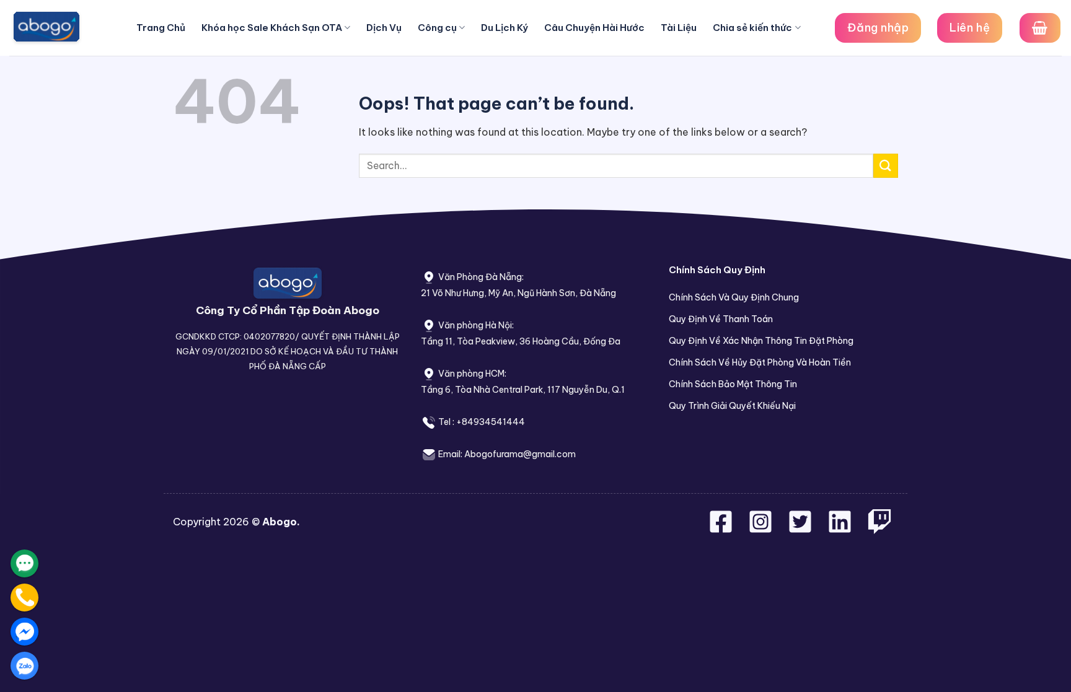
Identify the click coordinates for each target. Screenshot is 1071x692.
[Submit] (885, 166)
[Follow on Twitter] (801, 529)
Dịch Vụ (384, 27)
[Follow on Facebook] (722, 529)
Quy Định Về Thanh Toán (721, 319)
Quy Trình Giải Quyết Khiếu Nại (732, 405)
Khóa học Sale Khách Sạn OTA (271, 27)
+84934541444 (490, 421)
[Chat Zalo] (24, 666)
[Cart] (1040, 27)
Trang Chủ (160, 27)
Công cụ (437, 27)
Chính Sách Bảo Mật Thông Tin (733, 384)
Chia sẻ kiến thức (752, 27)
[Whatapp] (24, 563)
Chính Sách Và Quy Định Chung (734, 297)
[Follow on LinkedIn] (839, 529)
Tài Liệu (679, 27)
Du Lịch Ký (504, 27)
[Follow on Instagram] (761, 529)
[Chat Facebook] (24, 632)
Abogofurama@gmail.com (520, 454)
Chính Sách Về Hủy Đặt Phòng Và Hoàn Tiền (760, 362)
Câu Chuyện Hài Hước (594, 27)
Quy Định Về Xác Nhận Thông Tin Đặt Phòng (761, 340)
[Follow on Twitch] (879, 529)
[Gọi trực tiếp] (24, 597)
